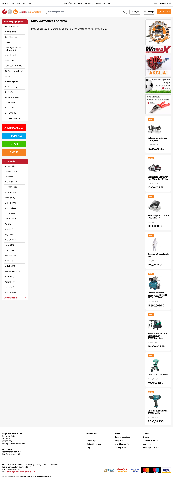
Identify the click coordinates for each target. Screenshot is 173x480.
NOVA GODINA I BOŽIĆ (13, 66)
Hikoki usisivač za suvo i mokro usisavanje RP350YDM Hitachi (157, 335)
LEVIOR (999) (10, 213)
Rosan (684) (9, 276)
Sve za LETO (9, 108)
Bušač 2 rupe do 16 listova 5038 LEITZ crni (158, 216)
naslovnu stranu (99, 28)
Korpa (88, 447)
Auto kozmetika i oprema (14, 26)
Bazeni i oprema (11, 37)
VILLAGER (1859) (11, 187)
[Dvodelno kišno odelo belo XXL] (155, 245)
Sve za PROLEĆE (11, 113)
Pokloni (7, 76)
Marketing (6, 3)
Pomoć (30, 3)
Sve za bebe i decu (12, 97)
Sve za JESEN (10, 102)
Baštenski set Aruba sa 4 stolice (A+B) (157, 139)
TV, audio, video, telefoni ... (15, 118)
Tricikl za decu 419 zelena (158, 374)
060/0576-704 (104, 3)
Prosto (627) (9, 287)
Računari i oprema (11, 81)
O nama (146, 437)
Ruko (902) (9, 229)
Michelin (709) (10, 266)
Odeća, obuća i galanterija (14, 71)
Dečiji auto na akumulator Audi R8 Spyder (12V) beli (158, 178)
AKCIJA (14, 152)
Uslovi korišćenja (122, 444)
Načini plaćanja (121, 447)
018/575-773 (71, 3)
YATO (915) (9, 224)
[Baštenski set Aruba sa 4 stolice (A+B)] (155, 129)
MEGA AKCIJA (14, 127)
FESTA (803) (9, 250)
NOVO (14, 144)
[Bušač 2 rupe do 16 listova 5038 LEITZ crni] (155, 206)
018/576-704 (82, 3)
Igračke (7, 42)
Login (88, 437)
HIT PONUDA (14, 135)
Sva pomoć (119, 440)
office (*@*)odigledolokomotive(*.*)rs (21, 472)
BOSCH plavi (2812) (12, 182)
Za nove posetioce (122, 437)
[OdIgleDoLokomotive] (21, 11)
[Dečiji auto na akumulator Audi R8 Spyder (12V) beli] (155, 167)
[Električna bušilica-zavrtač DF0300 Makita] (155, 401)
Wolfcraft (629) (10, 282)
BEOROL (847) (10, 240)
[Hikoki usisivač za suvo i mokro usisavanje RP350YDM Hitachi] (155, 324)
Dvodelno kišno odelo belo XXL (158, 255)
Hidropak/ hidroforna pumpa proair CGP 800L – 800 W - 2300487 (158, 294)
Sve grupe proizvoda (151, 447)
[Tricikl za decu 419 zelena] (155, 365)
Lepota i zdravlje (11, 55)
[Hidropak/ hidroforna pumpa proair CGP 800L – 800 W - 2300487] (155, 283)
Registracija (91, 440)
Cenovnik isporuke (151, 440)
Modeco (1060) (10, 208)
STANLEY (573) (10, 292)
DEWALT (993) (10, 219)
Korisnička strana (19, 3)
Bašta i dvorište (10, 32)
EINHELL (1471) (10, 203)
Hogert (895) (9, 234)
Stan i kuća (9, 92)
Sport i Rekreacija (11, 87)
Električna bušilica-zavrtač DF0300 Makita (158, 412)
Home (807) (9, 245)
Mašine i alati (9, 60)
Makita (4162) (10, 166)
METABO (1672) (11, 192)
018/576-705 (93, 3)
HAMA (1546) (10, 198)
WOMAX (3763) (11, 171)
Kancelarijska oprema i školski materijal (13, 48)
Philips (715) (9, 261)
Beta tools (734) (11, 255)
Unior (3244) (9, 176)
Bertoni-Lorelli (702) (12, 271)
